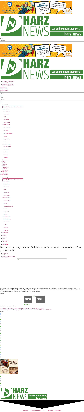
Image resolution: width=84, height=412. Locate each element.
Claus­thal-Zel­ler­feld (8, 133)
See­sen (5, 142)
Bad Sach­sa (6, 149)
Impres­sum (50, 410)
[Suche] (1, 42)
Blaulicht (4, 256)
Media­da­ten (25, 410)
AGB (44, 410)
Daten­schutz (58, 410)
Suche (1, 38)
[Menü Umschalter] (1, 103)
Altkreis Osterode (6, 144)
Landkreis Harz (5, 109)
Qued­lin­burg (6, 119)
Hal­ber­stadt (6, 114)
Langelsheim (5, 257)
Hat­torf (5, 152)
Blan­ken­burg (6, 111)
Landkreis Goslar (6, 124)
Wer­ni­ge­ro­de (7, 122)
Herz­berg (6, 154)
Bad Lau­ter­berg (7, 146)
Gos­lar (5, 136)
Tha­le (5, 116)
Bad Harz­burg (7, 127)
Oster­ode (6, 157)
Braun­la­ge (6, 130)
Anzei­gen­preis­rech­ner (36, 410)
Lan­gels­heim (6, 139)
